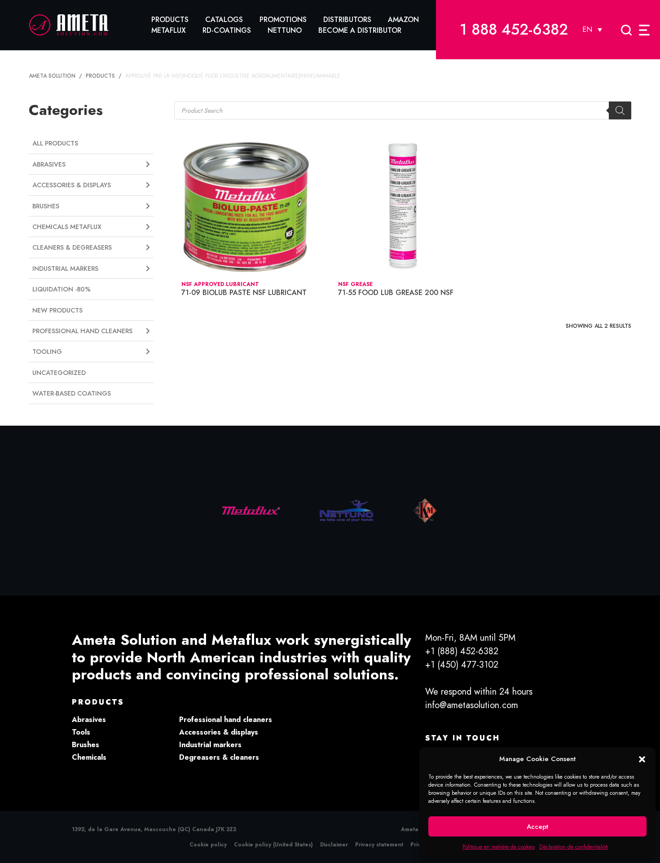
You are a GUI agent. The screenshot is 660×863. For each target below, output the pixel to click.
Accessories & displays (218, 732)
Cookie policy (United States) (273, 845)
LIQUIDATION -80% (61, 289)
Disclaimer (334, 845)
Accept (537, 827)
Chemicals (89, 757)
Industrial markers (210, 745)
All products (55, 143)
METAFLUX (168, 30)
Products (170, 19)
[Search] (620, 110)
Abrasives (89, 719)
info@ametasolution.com (471, 705)
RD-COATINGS (226, 30)
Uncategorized (59, 372)
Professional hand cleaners (225, 719)
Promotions (283, 19)
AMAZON (403, 19)
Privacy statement (379, 845)
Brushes (85, 745)
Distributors (347, 19)
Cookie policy (208, 845)
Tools (81, 732)
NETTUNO (285, 30)
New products (57, 310)
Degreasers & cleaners (219, 757)
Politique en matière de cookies (498, 847)
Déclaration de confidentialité (573, 847)
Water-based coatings (71, 393)
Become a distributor (359, 30)
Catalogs (224, 19)
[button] (642, 758)
